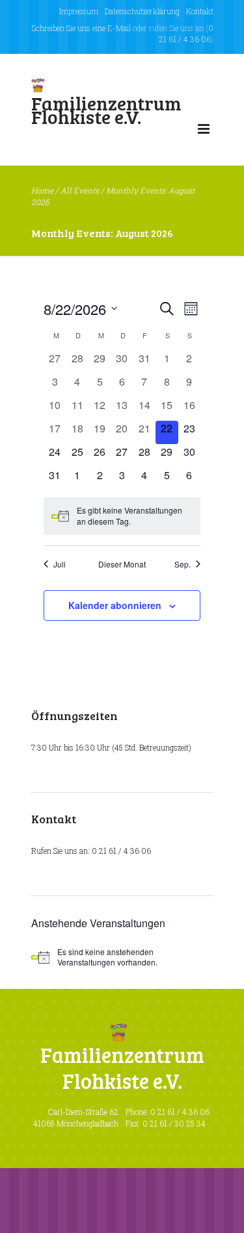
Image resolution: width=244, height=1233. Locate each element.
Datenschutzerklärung (142, 11)
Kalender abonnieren (114, 605)
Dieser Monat (122, 564)
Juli (59, 564)
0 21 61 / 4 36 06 (186, 33)
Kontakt (199, 11)
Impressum (78, 11)
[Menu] (203, 132)
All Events (80, 190)
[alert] (122, 515)
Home (42, 190)
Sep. (182, 564)
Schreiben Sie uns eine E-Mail (81, 28)
